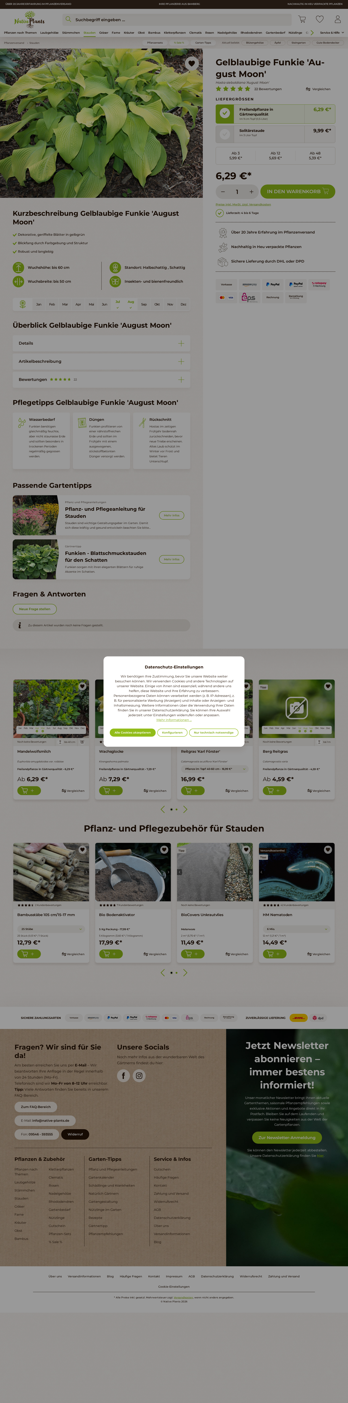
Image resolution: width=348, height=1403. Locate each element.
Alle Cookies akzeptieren (133, 732)
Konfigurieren (172, 732)
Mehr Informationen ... (174, 720)
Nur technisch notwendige (214, 732)
